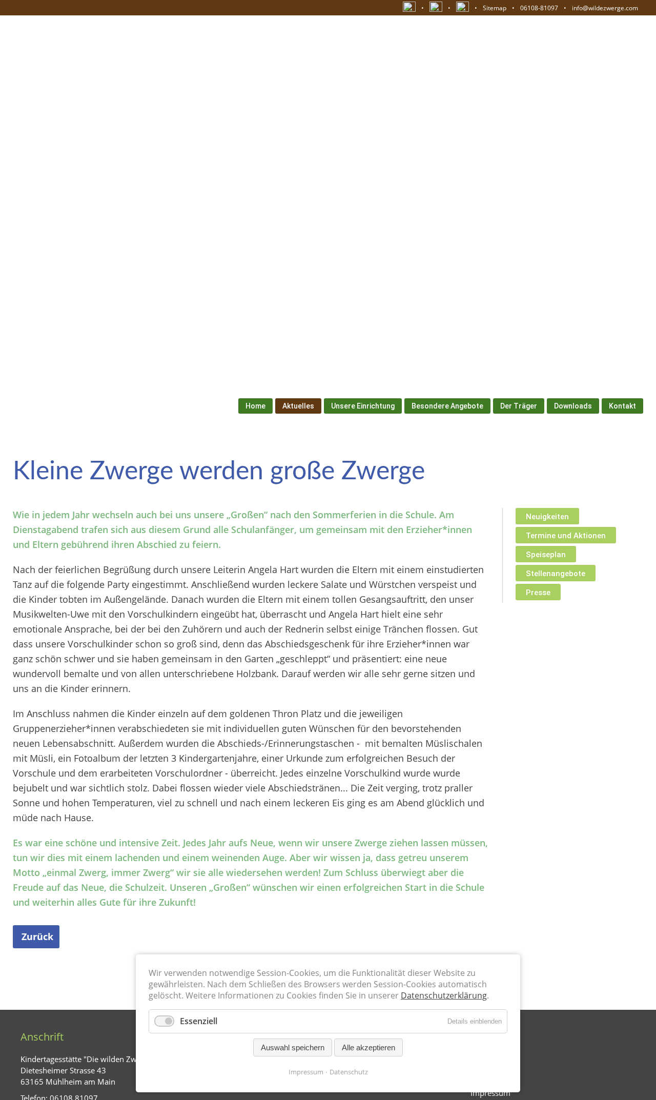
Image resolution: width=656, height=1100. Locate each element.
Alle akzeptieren (368, 1047)
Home (255, 406)
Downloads (573, 406)
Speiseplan (546, 554)
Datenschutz (349, 1071)
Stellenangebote (555, 573)
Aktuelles (298, 406)
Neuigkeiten (547, 516)
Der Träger (518, 406)
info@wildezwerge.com (605, 8)
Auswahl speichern (292, 1047)
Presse (538, 592)
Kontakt (622, 406)
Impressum (306, 1071)
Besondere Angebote (447, 406)
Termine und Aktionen (566, 535)
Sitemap (494, 8)
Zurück (37, 936)
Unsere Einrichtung (363, 406)
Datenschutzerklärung (444, 995)
